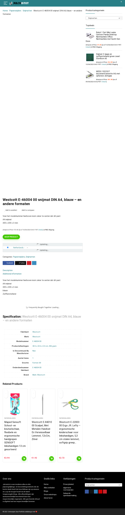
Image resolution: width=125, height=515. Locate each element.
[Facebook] (87, 492)
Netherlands (18, 247)
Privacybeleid (68, 484)
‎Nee (34, 351)
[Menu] (6, 3)
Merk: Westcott (38, 375)
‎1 (32, 358)
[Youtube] (100, 492)
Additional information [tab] (12, 274)
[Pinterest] (105, 492)
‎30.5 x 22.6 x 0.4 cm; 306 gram (44, 346)
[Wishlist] (115, 3)
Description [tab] (8, 270)
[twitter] (91, 492)
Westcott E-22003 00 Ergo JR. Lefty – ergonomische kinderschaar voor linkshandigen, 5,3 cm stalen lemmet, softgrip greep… (69, 432)
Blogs (46, 491)
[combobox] (104, 18)
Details (40, 230)
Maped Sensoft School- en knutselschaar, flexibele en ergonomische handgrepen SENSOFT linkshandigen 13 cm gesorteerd (15, 436)
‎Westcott (36, 332)
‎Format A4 (36, 363)
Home (5, 11)
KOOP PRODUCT (11, 237)
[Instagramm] (96, 492)
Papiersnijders (15, 11)
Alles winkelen (49, 488)
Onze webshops (50, 494)
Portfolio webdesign (25, 512)
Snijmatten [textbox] (103, 18)
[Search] (109, 3)
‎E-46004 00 (36, 341)
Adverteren (48, 498)
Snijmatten (27, 11)
